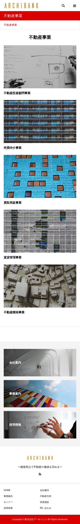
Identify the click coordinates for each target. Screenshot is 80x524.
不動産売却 (45, 496)
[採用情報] (40, 436)
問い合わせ (45, 508)
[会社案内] (40, 374)
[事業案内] (40, 405)
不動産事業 (10, 24)
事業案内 (8, 496)
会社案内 (44, 490)
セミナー (8, 502)
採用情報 (8, 508)
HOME (7, 490)
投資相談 (44, 502)
